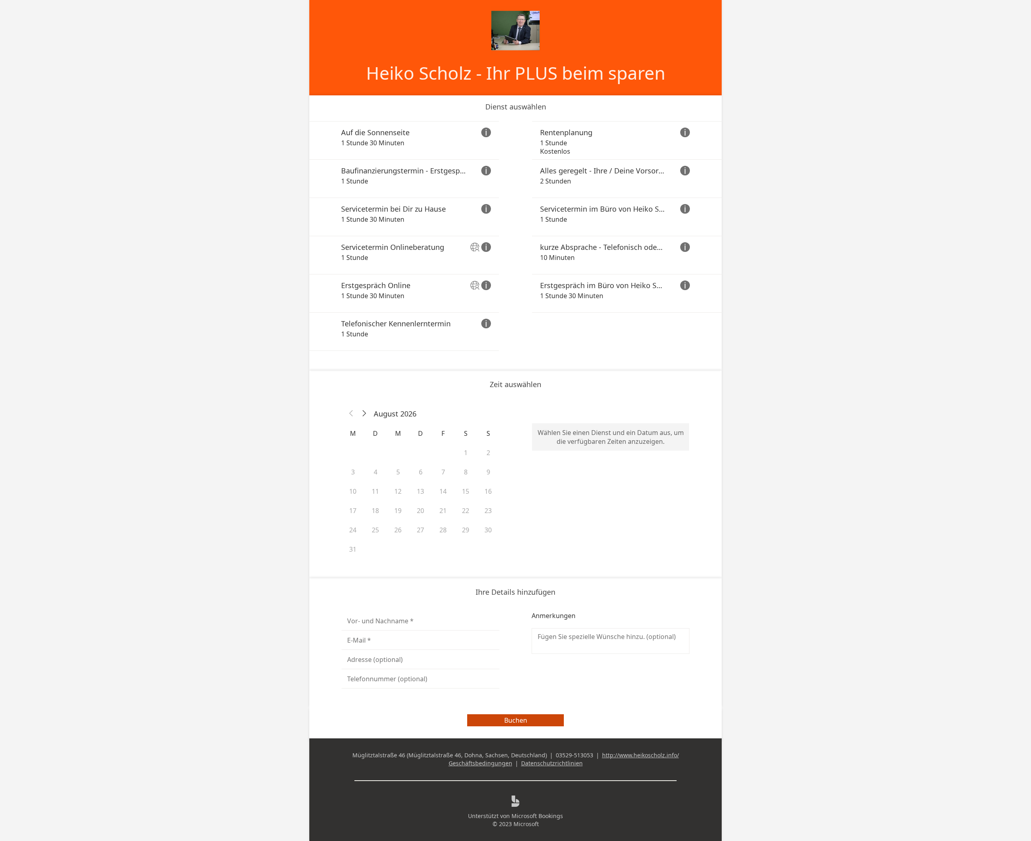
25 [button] (375, 530)
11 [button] (375, 491)
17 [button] (352, 510)
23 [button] (488, 510)
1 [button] (466, 452)
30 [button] (488, 530)
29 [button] (465, 530)
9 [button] (488, 472)
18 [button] (375, 510)
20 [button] (420, 510)
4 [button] (375, 472)
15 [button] (465, 491)
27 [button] (420, 530)
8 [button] (466, 472)
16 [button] (488, 491)
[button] (351, 414)
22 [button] (465, 510)
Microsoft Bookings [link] (537, 816)
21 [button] (443, 510)
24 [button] (352, 530)
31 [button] (352, 549)
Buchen (515, 720)
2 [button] (488, 452)
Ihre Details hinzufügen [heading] (515, 592)
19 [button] (398, 510)
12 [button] (398, 491)
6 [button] (420, 472)
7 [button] (443, 472)
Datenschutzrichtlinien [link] (552, 763)
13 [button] (420, 491)
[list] (515, 236)
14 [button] (443, 491)
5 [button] (398, 472)
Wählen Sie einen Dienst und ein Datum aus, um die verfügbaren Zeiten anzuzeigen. (611, 437)
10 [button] (352, 491)
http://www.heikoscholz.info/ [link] (640, 755)
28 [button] (443, 530)
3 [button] (353, 472)
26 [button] (398, 530)
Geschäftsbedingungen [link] (480, 763)
